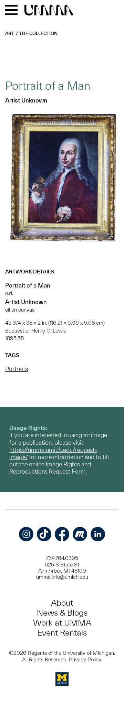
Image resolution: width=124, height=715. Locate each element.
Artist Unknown (26, 100)
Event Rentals (62, 632)
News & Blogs (62, 612)
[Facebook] (62, 534)
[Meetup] (80, 534)
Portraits (16, 369)
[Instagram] (26, 534)
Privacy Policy (85, 659)
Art (9, 33)
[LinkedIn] (98, 534)
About (62, 602)
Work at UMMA (62, 622)
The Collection (38, 33)
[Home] (48, 11)
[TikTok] (44, 534)
